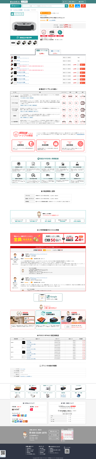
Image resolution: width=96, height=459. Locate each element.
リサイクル (28, 340)
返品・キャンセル (30, 449)
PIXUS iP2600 (33, 278)
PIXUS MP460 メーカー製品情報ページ (26, 376)
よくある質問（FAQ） (31, 454)
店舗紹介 (51, 448)
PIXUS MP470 (33, 255)
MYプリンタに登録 (45, 13)
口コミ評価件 (52, 20)
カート (83, 64)
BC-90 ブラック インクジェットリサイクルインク (38, 253)
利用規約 (51, 451)
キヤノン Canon (43, 15)
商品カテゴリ (17, 6)
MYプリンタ (42, 451)
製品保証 (28, 452)
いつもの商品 (42, 449)
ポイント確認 (42, 454)
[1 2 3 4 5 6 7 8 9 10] (78, 64)
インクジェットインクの (18, 220)
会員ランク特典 (30, 451)
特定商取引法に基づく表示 (55, 450)
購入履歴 (42, 448)
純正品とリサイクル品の (62, 220)
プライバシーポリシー (54, 452)
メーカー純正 (29, 342)
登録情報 (42, 452)
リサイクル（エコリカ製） (31, 344)
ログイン (65, 2)
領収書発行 (29, 448)
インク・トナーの (48, 220)
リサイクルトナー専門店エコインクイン (49, 457)
